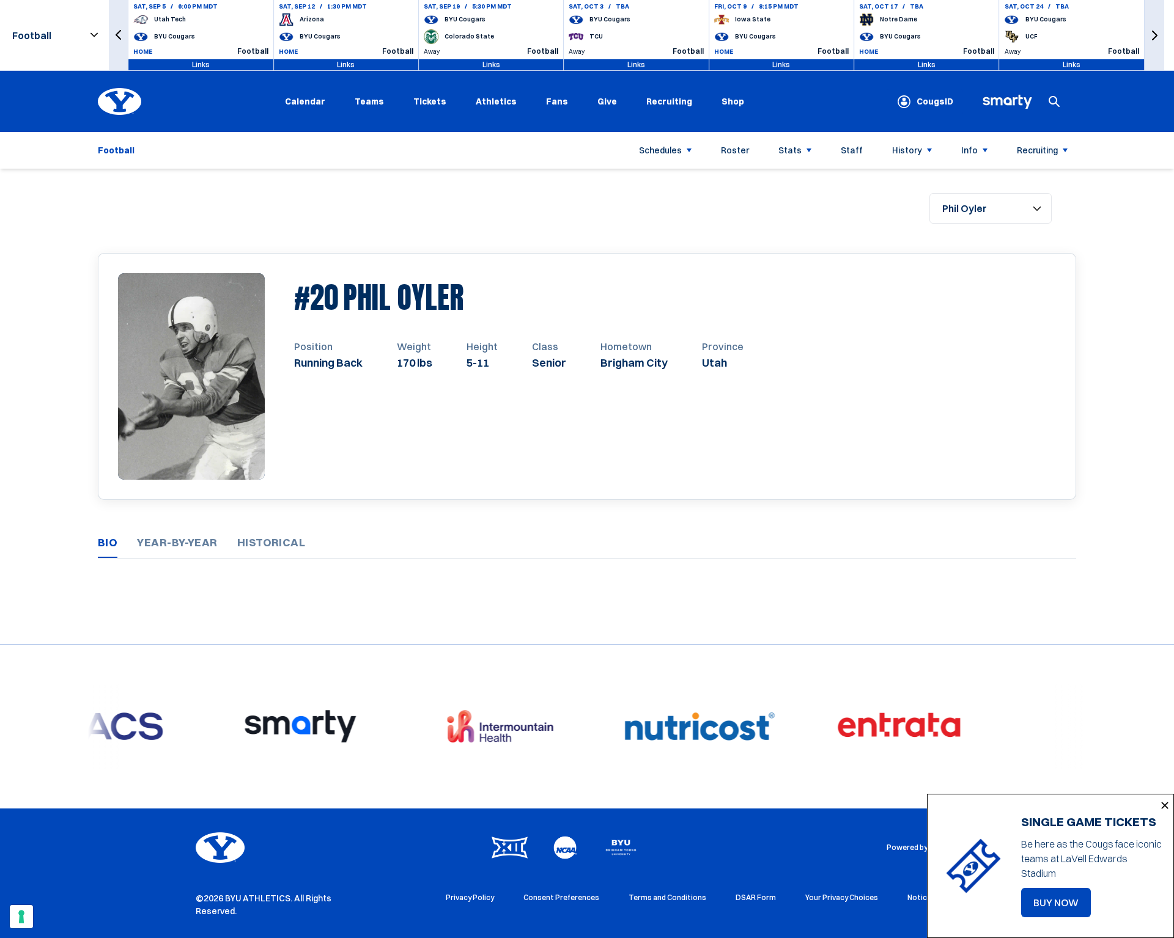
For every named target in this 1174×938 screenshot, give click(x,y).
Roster (735, 150)
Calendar (305, 101)
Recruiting (669, 101)
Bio (107, 542)
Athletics (496, 101)
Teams (369, 101)
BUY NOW (1062, 906)
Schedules (660, 150)
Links (201, 64)
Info (969, 150)
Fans (557, 101)
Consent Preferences (561, 897)
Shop (733, 101)
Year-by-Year (177, 542)
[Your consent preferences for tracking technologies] (21, 916)
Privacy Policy (470, 897)
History (907, 150)
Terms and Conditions (667, 897)
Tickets (429, 101)
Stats (790, 150)
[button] (118, 35)
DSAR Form (756, 897)
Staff (852, 150)
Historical (271, 542)
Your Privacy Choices (841, 897)
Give (607, 101)
